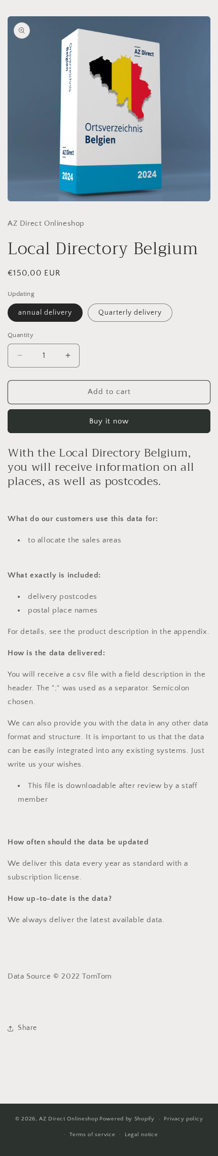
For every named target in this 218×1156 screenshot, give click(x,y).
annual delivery (45, 313)
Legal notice (141, 1135)
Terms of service (92, 1135)
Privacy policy (183, 1119)
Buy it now (109, 421)
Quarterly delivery (130, 313)
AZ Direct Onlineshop (68, 1119)
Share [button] (27, 1028)
